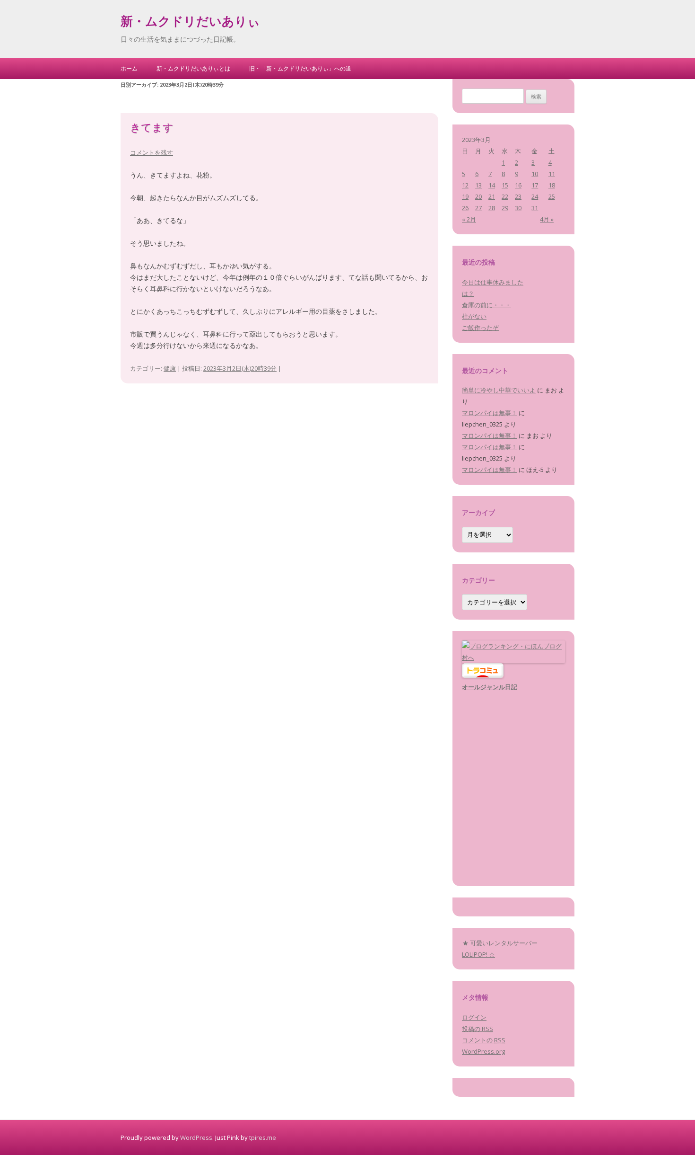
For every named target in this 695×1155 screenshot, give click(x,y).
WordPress (196, 1137)
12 (465, 185)
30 (518, 208)
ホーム (129, 68)
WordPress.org (483, 1051)
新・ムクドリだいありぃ (190, 23)
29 (505, 208)
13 (478, 185)
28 (491, 208)
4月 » (547, 219)
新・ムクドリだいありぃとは (193, 68)
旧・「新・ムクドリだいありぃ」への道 (300, 68)
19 (465, 196)
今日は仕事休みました (492, 282)
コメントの (483, 1040)
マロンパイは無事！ (489, 413)
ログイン (474, 1017)
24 (534, 196)
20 (478, 196)
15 (505, 185)
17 (534, 185)
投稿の (477, 1028)
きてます (152, 128)
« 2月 (469, 219)
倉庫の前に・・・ (486, 305)
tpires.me (262, 1137)
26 (465, 208)
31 (534, 208)
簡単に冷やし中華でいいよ (499, 390)
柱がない (474, 316)
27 (478, 208)
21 (491, 196)
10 (534, 173)
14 (491, 185)
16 (518, 185)
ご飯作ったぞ (480, 327)
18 (551, 185)
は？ (468, 293)
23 (518, 196)
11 (551, 173)
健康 (170, 368)
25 (551, 196)
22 (505, 196)
